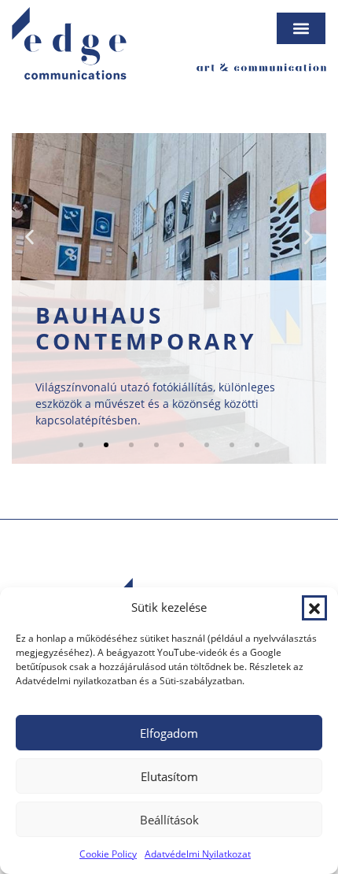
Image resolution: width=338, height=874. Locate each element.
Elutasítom (169, 776)
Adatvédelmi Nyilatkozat (198, 854)
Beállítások (169, 820)
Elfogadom (169, 733)
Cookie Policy (108, 854)
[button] (314, 608)
